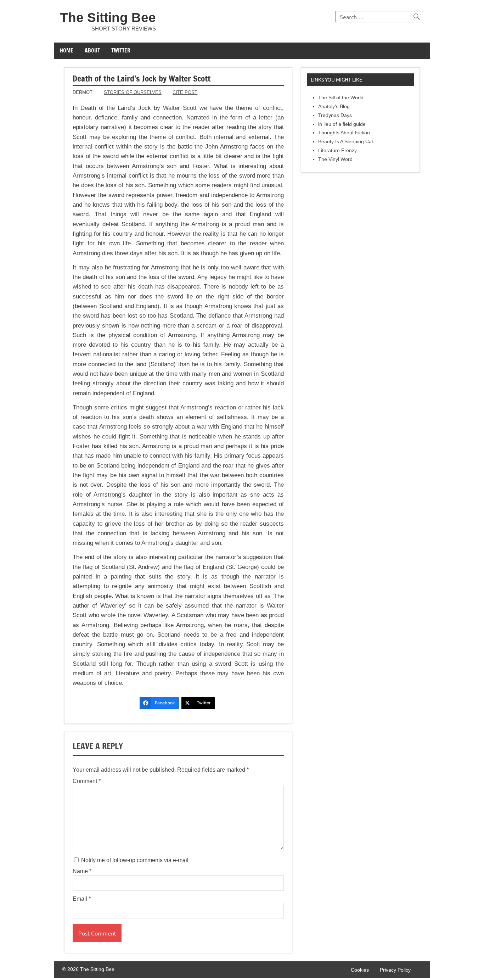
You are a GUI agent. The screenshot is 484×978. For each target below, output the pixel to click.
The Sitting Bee (108, 17)
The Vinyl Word (335, 159)
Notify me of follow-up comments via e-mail (134, 860)
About (92, 50)
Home (66, 50)
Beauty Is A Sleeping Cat (345, 141)
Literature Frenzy (337, 150)
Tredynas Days (335, 115)
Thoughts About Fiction (344, 132)
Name (82, 871)
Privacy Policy (395, 970)
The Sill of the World (341, 97)
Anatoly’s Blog (334, 106)
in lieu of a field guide (342, 124)
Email (82, 899)
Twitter (120, 50)
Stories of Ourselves (133, 92)
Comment (87, 781)
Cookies (360, 970)
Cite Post (185, 92)
